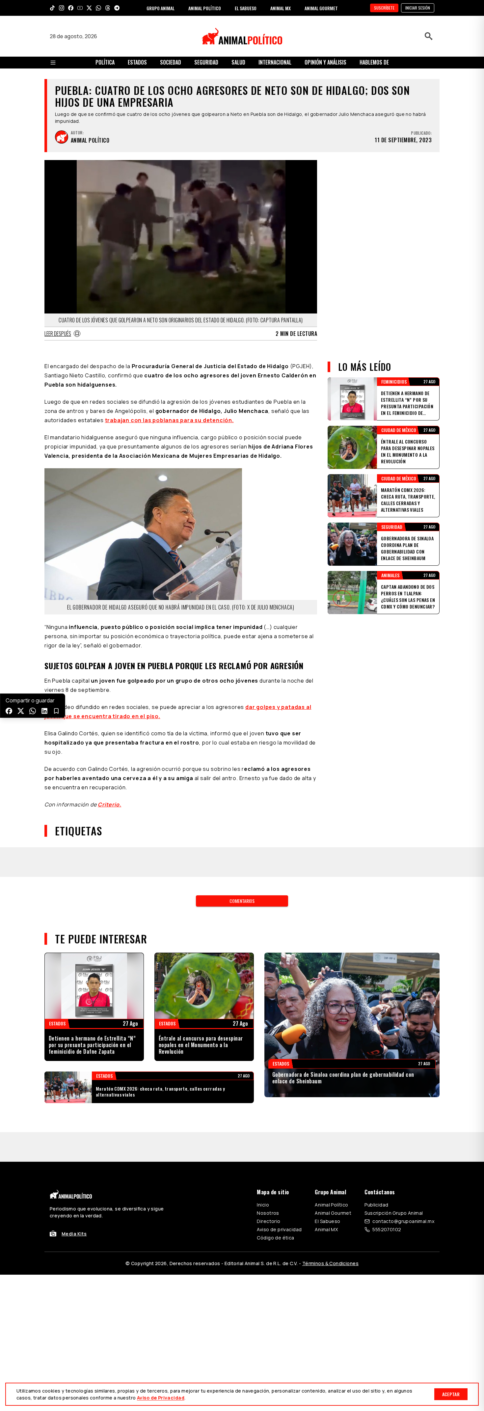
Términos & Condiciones (330, 1263)
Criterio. (109, 804)
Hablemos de (374, 62)
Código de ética (275, 1238)
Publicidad (376, 1205)
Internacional (274, 62)
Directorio (268, 1221)
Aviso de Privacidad (160, 1398)
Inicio (263, 1205)
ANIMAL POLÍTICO (204, 8)
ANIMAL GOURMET (321, 8)
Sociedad (170, 62)
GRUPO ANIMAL (161, 8)
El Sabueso (327, 1221)
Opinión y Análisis (325, 62)
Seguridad (206, 62)
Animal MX (326, 1229)
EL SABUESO (245, 8)
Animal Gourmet (333, 1213)
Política (105, 62)
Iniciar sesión (417, 8)
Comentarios (242, 900)
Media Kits (74, 1234)
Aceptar (451, 1394)
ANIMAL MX (280, 8)
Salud (238, 62)
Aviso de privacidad (279, 1229)
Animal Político (331, 1205)
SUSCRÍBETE (384, 8)
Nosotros (268, 1213)
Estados (137, 62)
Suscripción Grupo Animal (393, 1213)
